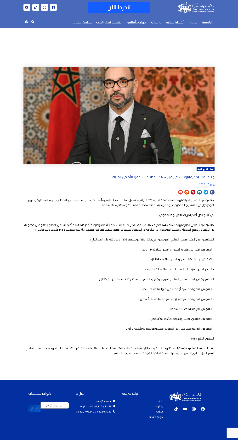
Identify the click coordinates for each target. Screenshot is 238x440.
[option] (230, 437)
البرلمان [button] (157, 22)
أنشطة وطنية (205, 169)
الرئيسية (207, 22)
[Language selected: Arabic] (228, 437)
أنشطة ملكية (175, 22)
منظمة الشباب (83, 22)
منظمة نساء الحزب (108, 22)
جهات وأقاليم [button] (137, 22)
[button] (193, 22)
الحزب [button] (194, 22)
